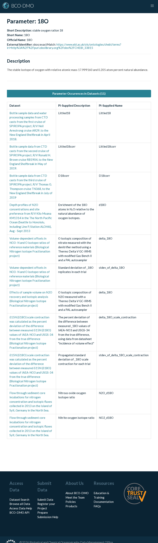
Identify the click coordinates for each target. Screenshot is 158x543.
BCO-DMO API (19, 512)
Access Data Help (20, 508)
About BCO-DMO (77, 493)
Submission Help (47, 517)
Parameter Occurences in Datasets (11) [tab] (79, 93)
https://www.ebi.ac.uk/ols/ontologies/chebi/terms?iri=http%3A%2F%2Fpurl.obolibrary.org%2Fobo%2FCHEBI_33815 (64, 46)
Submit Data (45, 499)
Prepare (42, 512)
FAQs (97, 506)
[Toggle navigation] (152, 6)
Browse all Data (19, 504)
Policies (71, 501)
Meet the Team (75, 497)
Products (71, 506)
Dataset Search (19, 499)
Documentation (104, 501)
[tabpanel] (79, 270)
